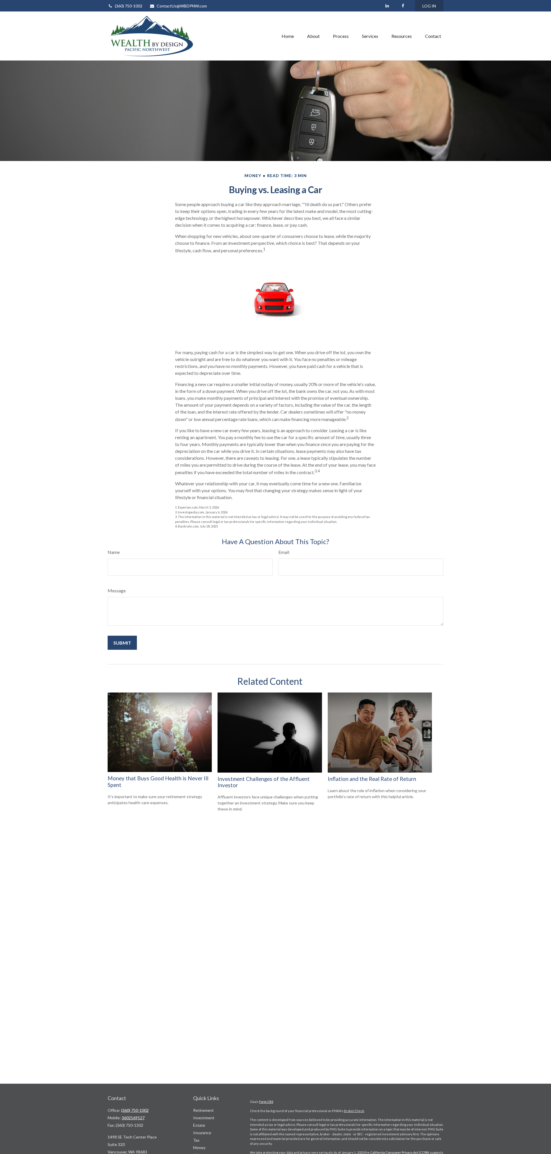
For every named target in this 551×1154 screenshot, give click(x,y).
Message (117, 590)
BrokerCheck (354, 1111)
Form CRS (266, 1101)
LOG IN (429, 5)
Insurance (202, 1132)
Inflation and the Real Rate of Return (372, 779)
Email (283, 552)
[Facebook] (402, 5)
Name (114, 552)
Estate (199, 1125)
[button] (287, 36)
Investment (203, 1117)
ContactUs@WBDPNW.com (182, 5)
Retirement (203, 1110)
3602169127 (133, 1117)
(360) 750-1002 (128, 5)
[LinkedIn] (387, 5)
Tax (196, 1140)
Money (199, 1147)
